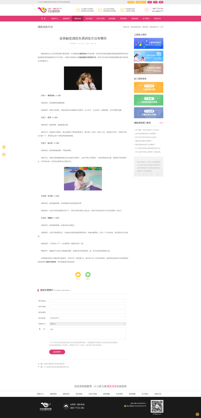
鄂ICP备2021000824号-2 (138, 403)
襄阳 (161, 2)
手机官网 (130, 2)
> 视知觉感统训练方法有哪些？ (145, 144)
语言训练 (89, 18)
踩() (88, 279)
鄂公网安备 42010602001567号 (136, 406)
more (161, 123)
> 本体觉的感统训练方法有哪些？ (145, 133)
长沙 (155, 2)
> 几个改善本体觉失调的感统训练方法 (147, 148)
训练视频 (112, 18)
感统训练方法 (154, 27)
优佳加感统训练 (135, 27)
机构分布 (157, 18)
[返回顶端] (197, 414)
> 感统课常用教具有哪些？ (143, 141)
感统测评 (66, 18)
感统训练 (77, 18)
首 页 (43, 18)
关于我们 (146, 18)
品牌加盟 (134, 18)
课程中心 (55, 18)
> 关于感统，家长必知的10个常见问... (147, 130)
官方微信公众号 (141, 2)
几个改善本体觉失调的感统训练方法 (56, 367)
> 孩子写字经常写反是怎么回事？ (145, 137)
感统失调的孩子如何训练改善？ (55, 364)
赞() (78, 279)
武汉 (149, 2)
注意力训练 (100, 18)
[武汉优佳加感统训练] (50, 10)
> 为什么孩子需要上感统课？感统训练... (148, 152)
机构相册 (132, 394)
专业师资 (123, 18)
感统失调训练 (51, 262)
